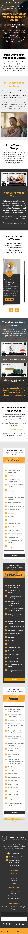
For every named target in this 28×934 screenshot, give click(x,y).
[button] (11, 310)
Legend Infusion (17, 931)
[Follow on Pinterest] (18, 2)
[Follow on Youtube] (21, 2)
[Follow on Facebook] (6, 2)
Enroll (14, 555)
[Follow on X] (9, 2)
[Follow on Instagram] (6, 924)
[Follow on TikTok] (12, 2)
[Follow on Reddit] (15, 2)
